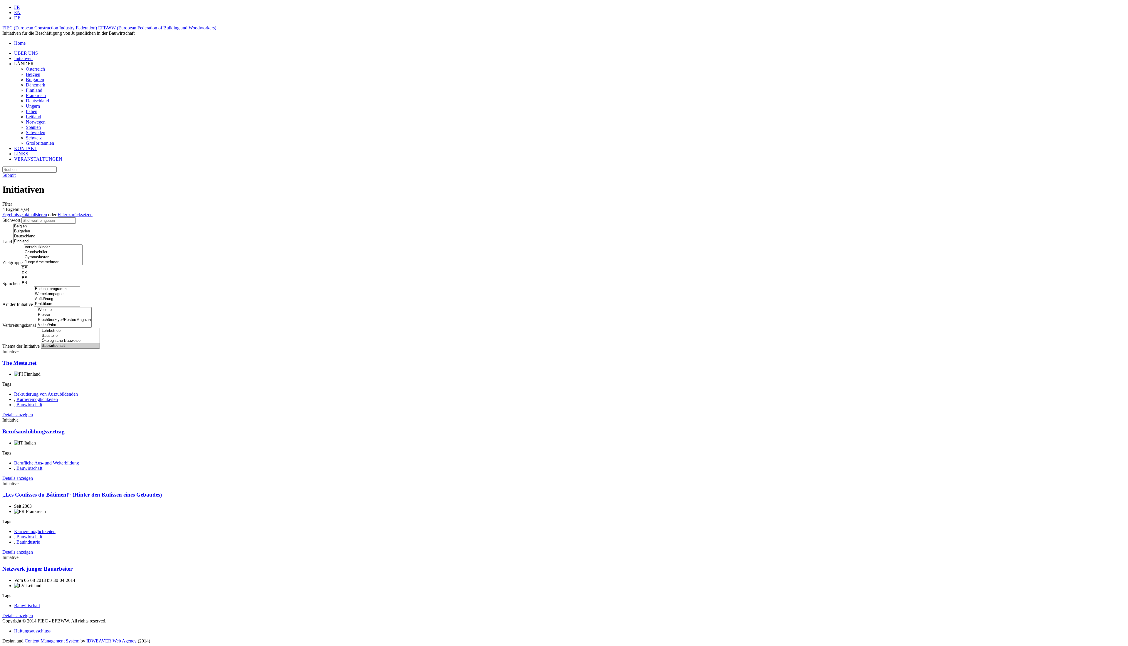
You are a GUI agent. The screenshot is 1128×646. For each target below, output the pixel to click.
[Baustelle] (70, 335)
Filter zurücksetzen (75, 214)
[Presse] (64, 314)
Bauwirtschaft (29, 404)
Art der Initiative (17, 304)
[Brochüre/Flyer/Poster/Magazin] (64, 319)
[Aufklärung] (57, 299)
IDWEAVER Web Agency (111, 640)
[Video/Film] (64, 324)
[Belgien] (27, 226)
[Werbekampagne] (57, 294)
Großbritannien (40, 143)
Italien (31, 111)
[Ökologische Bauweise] (70, 340)
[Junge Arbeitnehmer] (53, 262)
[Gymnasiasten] (53, 257)
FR (17, 7)
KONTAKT (25, 148)
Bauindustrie (28, 542)
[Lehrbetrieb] (70, 330)
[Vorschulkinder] (53, 247)
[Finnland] (27, 241)
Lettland (33, 116)
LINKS (21, 153)
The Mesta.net (19, 363)
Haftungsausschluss (32, 630)
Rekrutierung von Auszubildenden (46, 394)
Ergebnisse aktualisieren (24, 214)
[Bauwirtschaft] (70, 345)
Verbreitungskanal (19, 325)
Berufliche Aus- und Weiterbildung (46, 462)
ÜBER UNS (26, 53)
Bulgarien (35, 79)
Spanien (33, 127)
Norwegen (36, 121)
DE (17, 17)
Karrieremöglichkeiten (37, 399)
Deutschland (37, 100)
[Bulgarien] (27, 231)
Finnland (34, 90)
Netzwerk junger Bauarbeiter (37, 569)
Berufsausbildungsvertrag (33, 431)
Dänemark (35, 84)
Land (7, 241)
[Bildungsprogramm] (57, 289)
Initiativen (23, 58)
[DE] (24, 268)
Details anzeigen (17, 414)
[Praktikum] (57, 304)
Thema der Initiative (21, 346)
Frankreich (36, 95)
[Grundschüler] (53, 252)
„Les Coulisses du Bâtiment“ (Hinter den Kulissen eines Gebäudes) (82, 495)
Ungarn (33, 106)
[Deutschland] (27, 236)
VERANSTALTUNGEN (38, 159)
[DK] (24, 273)
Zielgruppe (12, 262)
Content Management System (52, 640)
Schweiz (34, 137)
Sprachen (11, 283)
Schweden (35, 132)
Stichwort (11, 220)
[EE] (24, 278)
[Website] (64, 309)
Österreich (35, 68)
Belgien (33, 74)
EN (17, 12)
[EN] (24, 283)
